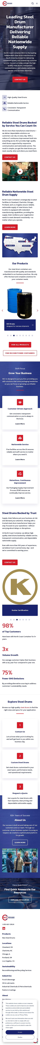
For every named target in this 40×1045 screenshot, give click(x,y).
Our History (6, 999)
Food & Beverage (8, 979)
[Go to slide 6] (23, 335)
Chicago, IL (6, 954)
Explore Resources (20, 900)
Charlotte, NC (7, 950)
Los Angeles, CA (8, 961)
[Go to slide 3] (14, 335)
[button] (32, 3)
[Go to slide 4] (17, 335)
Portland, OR (7, 957)
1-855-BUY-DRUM (8, 924)
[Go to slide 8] (29, 335)
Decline (20, 1037)
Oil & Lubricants (8, 983)
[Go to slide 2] (11, 335)
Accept (20, 1032)
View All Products (20, 344)
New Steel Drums (8, 938)
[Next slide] (37, 310)
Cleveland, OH (7, 947)
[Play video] (20, 171)
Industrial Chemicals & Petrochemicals (17, 986)
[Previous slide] (2, 310)
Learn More (11, 228)
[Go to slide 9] (32, 335)
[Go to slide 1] (7, 335)
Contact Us (20, 79)
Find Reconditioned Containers (20, 353)
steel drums (25, 707)
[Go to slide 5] (20, 335)
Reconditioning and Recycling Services (16, 970)
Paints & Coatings (9, 990)
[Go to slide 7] (26, 335)
